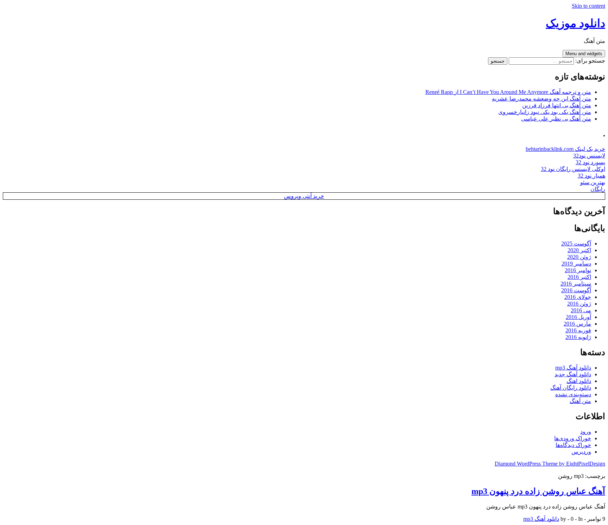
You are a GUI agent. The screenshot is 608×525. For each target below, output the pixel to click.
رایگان (597, 189)
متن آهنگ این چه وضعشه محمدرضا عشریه (541, 99)
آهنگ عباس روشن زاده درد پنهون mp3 (538, 491)
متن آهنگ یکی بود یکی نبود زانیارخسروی (544, 112)
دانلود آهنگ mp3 (573, 368)
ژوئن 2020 (579, 257)
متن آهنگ (580, 401)
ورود (585, 432)
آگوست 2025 (576, 244)
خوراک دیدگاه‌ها (573, 445)
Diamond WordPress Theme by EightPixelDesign (550, 464)
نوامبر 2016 (578, 270)
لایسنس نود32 (589, 156)
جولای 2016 (577, 297)
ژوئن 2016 (579, 304)
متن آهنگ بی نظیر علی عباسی (556, 119)
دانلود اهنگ (578, 381)
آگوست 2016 (576, 290)
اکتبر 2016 (579, 277)
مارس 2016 (577, 324)
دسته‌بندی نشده (573, 394)
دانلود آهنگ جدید (573, 374)
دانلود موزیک (575, 23)
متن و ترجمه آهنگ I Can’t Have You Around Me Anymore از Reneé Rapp (508, 92)
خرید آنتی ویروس (304, 196)
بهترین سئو (592, 182)
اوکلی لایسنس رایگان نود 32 (573, 169)
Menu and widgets (583, 53)
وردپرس (581, 452)
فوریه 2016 (578, 330)
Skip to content (588, 6)
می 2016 (581, 310)
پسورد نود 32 (590, 162)
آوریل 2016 (578, 317)
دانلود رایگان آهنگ (570, 388)
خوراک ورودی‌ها (572, 438)
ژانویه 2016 (578, 337)
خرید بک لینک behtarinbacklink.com (565, 149)
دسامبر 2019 (576, 264)
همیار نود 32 (591, 176)
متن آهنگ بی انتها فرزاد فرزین (556, 105)
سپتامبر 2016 (575, 284)
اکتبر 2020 (579, 250)
